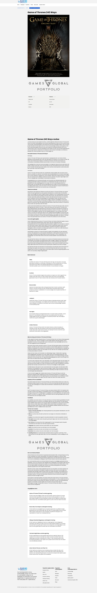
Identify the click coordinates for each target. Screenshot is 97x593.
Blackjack (22, 4)
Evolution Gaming (46, 576)
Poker (32, 4)
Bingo (56, 582)
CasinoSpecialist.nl (20, 7)
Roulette (27, 4)
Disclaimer (38, 587)
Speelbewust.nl (50, 587)
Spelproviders (42, 4)
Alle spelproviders (46, 582)
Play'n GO (44, 574)
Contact (30, 587)
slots (27, 7)
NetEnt (44, 572)
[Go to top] (95, 590)
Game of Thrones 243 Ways (34, 7)
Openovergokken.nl (57, 587)
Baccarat (36, 4)
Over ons (34, 587)
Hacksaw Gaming (46, 578)
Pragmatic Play (46, 570)
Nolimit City (45, 580)
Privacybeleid (43, 587)
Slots (18, 4)
